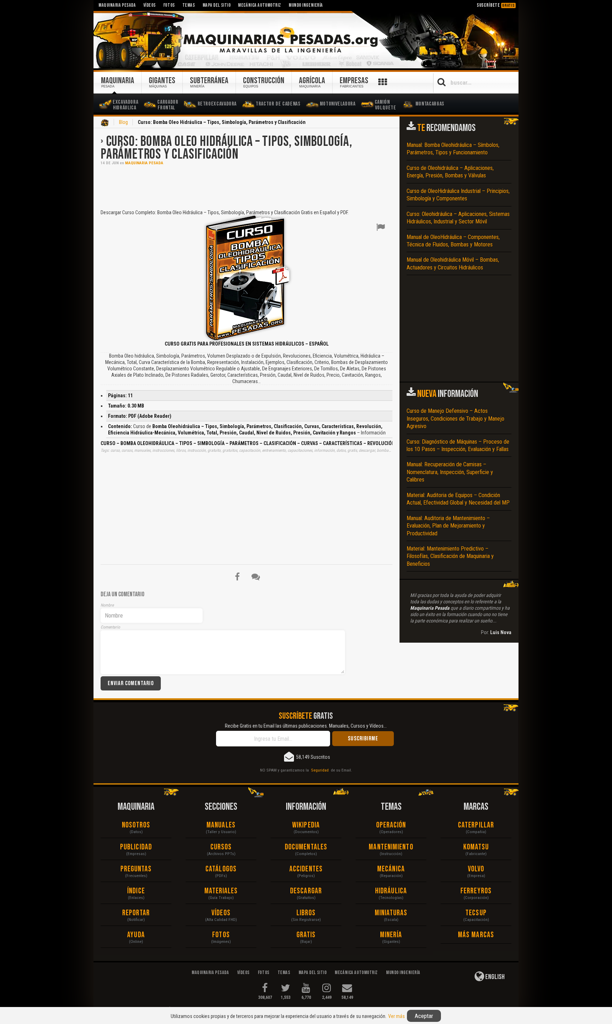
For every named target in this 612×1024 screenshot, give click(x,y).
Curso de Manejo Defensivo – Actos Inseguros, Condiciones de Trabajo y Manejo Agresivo (455, 418)
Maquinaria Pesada (144, 163)
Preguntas (136, 869)
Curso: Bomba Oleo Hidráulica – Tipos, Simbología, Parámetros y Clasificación (226, 148)
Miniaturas (391, 913)
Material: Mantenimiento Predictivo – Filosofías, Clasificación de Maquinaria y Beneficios (450, 556)
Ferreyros (476, 891)
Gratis (306, 935)
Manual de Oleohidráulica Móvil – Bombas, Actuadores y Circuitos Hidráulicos (453, 263)
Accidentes (306, 869)
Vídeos (221, 913)
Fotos (221, 935)
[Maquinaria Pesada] (306, 40)
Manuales (221, 825)
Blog (123, 122)
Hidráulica (391, 891)
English (494, 977)
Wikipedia (306, 825)
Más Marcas (476, 935)
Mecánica (391, 869)
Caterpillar (476, 825)
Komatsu (476, 847)
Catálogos (221, 869)
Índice (136, 891)
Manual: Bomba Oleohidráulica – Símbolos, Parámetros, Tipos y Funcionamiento (453, 149)
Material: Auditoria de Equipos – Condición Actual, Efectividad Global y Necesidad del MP (458, 499)
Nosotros (136, 825)
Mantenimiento (391, 847)
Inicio (105, 123)
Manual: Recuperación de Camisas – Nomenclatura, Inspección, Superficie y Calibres (450, 472)
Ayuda (136, 935)
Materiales (221, 891)
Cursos (221, 847)
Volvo (476, 869)
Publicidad (136, 847)
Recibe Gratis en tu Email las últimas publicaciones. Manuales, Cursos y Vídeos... (306, 726)
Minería (391, 935)
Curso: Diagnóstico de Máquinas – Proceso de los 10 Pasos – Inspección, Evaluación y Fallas (458, 445)
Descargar (306, 891)
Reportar (136, 913)
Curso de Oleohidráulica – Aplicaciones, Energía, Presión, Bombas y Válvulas (450, 172)
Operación (391, 825)
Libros (306, 913)
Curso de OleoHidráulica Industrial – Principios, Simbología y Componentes (458, 195)
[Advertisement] (246, 187)
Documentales (306, 847)
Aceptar (424, 1015)
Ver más (396, 1016)
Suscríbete (496, 5)
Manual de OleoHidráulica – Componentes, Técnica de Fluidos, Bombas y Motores (453, 241)
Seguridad (320, 770)
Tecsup (476, 913)
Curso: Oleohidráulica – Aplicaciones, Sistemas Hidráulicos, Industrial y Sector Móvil (458, 218)
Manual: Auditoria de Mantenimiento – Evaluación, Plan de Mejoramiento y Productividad (448, 526)
